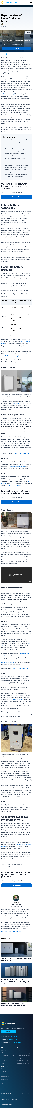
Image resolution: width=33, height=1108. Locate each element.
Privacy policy (5, 1099)
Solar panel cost (5, 1076)
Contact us (4, 1060)
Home (2, 8)
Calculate (16, 48)
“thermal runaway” (8, 94)
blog (7, 8)
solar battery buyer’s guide (12, 356)
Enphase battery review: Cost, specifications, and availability (13, 1004)
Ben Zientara (10, 26)
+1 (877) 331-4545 (16, 1042)
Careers (3, 1063)
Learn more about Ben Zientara (11, 931)
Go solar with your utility (23, 1053)
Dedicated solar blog (6, 1058)
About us (3, 1050)
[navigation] (9, 2)
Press (18, 1050)
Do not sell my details (6, 1104)
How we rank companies (7, 1055)
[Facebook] (11, 1036)
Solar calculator (5, 1071)
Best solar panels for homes (6, 1082)
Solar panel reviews (22, 1058)
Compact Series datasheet (21, 453)
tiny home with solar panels (16, 466)
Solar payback (5, 1079)
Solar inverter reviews (23, 1063)
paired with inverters (7, 662)
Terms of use (14, 1099)
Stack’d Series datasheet (20, 668)
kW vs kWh (24, 354)
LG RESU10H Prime (18, 699)
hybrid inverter (17, 403)
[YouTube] (16, 1036)
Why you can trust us (6, 1053)
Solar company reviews (23, 1055)
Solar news (4, 1069)
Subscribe (9, 1031)
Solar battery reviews (23, 1060)
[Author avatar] (2, 24)
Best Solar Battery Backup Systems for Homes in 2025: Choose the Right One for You (16, 982)
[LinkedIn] (14, 1036)
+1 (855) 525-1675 (13, 1039)
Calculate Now (16, 197)
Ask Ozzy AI (4, 1074)
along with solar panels (14, 485)
